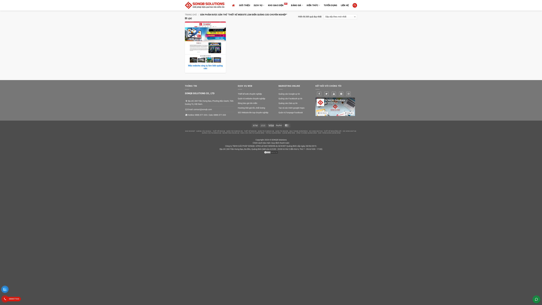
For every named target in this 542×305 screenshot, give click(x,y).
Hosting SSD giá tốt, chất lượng (251, 108)
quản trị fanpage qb (266, 131)
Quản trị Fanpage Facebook (290, 112)
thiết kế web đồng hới (333, 131)
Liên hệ (345, 5)
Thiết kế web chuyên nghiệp (250, 94)
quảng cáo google (203, 131)
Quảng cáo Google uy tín (289, 94)
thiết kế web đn (250, 131)
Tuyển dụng (330, 5)
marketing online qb (230, 133)
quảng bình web (288, 133)
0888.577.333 (201, 115)
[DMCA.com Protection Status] (271, 152)
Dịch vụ (258, 5)
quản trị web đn (281, 131)
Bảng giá (296, 5)
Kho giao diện (276, 5)
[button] (355, 5)
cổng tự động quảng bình (306, 133)
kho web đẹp (190, 131)
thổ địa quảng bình (273, 133)
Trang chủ (191, 14)
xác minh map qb (349, 131)
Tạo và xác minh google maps (291, 108)
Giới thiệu (244, 5)
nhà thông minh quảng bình (329, 133)
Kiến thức (312, 5)
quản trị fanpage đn (234, 131)
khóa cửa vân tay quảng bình (252, 133)
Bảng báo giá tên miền (247, 103)
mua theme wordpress (298, 131)
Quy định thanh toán (280, 143)
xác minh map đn (316, 131)
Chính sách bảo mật (261, 143)
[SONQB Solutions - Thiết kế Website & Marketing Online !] (204, 5)
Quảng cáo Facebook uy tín (290, 98)
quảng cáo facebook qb (211, 133)
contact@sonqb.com (202, 109)
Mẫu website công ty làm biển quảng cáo (205, 67)
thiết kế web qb (219, 131)
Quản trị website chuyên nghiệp (251, 98)
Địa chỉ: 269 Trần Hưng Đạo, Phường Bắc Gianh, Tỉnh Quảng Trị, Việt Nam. (209, 102)
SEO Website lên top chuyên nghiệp (253, 112)
